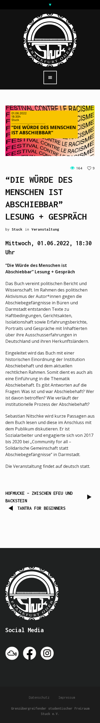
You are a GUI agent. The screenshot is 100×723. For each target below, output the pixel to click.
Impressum (66, 697)
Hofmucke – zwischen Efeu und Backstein (39, 497)
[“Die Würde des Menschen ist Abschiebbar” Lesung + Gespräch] (50, 130)
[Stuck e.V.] (50, 39)
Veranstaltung (45, 229)
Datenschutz (39, 697)
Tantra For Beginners (41, 508)
